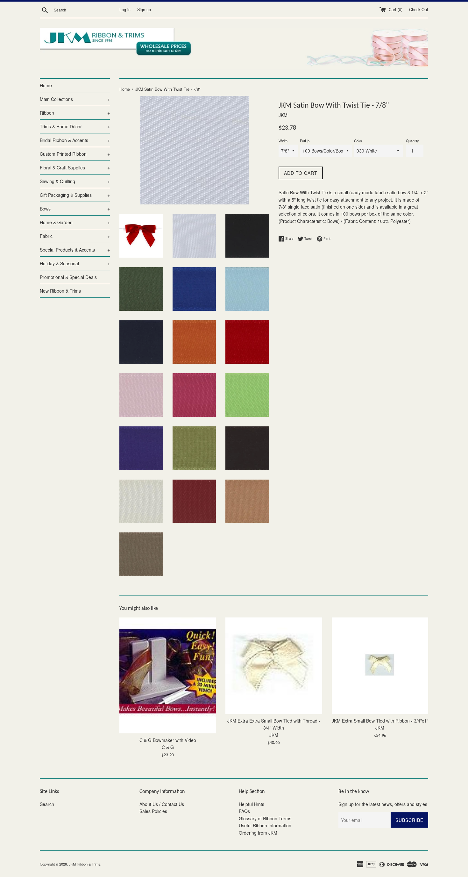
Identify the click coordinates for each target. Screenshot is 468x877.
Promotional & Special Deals (68, 277)
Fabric (75, 236)
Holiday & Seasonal (75, 263)
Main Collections (75, 99)
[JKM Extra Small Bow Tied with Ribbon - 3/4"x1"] (380, 665)
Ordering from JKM (258, 833)
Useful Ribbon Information (265, 825)
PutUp (304, 140)
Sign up (144, 9)
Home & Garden (75, 222)
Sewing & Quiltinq (75, 181)
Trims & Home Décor (75, 126)
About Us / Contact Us (161, 804)
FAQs (244, 811)
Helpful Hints (251, 804)
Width (283, 140)
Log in (125, 9)
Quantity (412, 140)
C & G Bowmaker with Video (167, 740)
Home (46, 85)
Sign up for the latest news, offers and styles (382, 804)
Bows (75, 208)
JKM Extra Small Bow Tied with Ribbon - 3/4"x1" (380, 721)
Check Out (418, 9)
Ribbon (75, 113)
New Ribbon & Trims (60, 291)
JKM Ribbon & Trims (84, 863)
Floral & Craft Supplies (75, 167)
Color (358, 140)
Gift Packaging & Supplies (75, 195)
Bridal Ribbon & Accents (75, 140)
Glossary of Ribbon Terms (265, 818)
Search (47, 804)
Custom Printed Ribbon (75, 154)
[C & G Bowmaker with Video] (167, 675)
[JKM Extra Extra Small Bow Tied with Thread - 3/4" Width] (273, 665)
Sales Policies (153, 811)
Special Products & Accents (75, 249)
